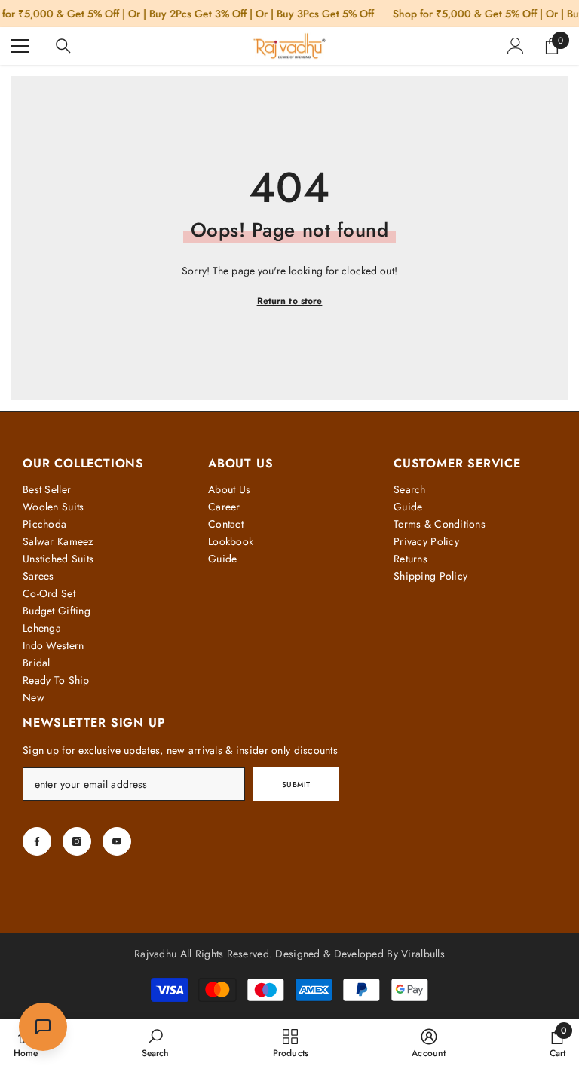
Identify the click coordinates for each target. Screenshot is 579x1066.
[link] (155, 1042)
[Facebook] (37, 841)
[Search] (63, 46)
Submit (296, 784)
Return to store (290, 301)
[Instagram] (77, 841)
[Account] (515, 46)
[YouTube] (117, 841)
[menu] (20, 46)
